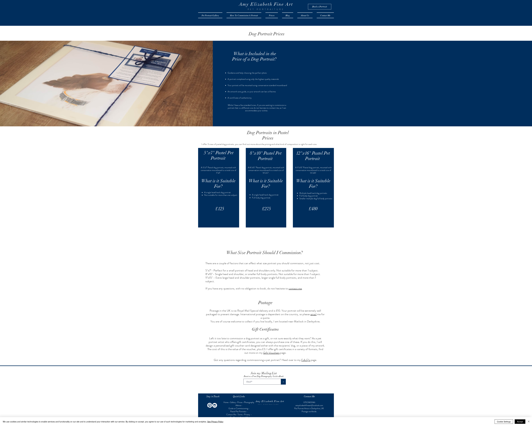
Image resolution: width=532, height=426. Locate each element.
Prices (239, 402)
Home (226, 402)
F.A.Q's (305, 360)
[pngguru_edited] (214, 405)
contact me (295, 288)
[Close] (528, 421)
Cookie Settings (504, 421)
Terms (240, 414)
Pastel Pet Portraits (238, 411)
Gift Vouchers (271, 353)
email (313, 314)
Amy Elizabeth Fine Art (269, 401)
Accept (520, 421)
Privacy (247, 414)
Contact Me (231, 414)
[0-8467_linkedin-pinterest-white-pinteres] (209, 405)
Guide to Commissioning (238, 408)
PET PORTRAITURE (268, 404)
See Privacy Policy (215, 421)
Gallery (233, 402)
